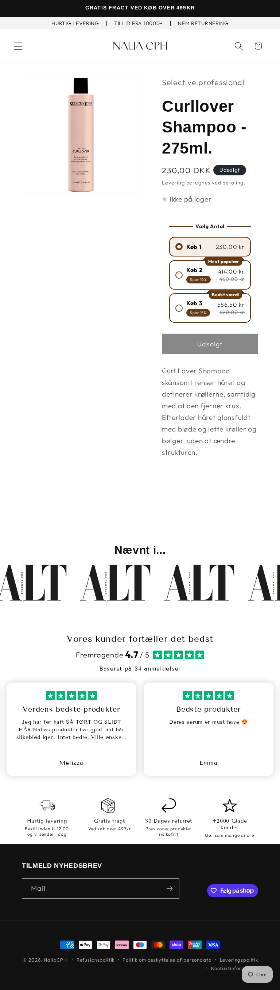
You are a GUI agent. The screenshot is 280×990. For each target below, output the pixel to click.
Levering (173, 182)
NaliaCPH (55, 960)
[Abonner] (169, 888)
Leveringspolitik (239, 960)
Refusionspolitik (95, 960)
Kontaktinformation (234, 968)
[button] (18, 46)
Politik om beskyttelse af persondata (166, 960)
